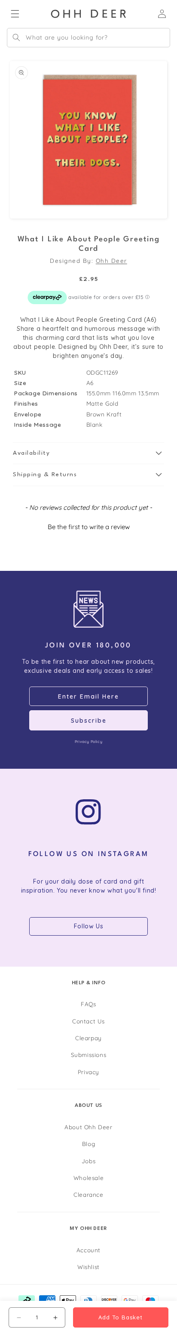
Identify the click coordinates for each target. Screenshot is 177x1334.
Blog (88, 1143)
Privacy (88, 1071)
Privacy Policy (88, 741)
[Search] (16, 37)
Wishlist (88, 1266)
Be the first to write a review (89, 527)
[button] (88, 453)
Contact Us (88, 1021)
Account (88, 1250)
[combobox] (88, 37)
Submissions (89, 1054)
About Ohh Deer (88, 1127)
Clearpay (88, 1037)
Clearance (88, 1194)
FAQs (88, 1003)
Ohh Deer (111, 260)
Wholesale (88, 1177)
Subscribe (89, 720)
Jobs (88, 1161)
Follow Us (88, 926)
